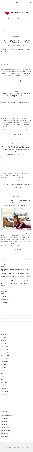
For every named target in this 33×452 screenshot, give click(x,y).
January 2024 (4, 320)
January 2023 (4, 349)
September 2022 (5, 361)
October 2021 (4, 394)
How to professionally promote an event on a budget (14, 273)
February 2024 (5, 317)
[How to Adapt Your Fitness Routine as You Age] (16, 219)
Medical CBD (4, 436)
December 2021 (5, 388)
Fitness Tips (16, 36)
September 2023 (5, 332)
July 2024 (3, 305)
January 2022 (4, 385)
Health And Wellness (6, 406)
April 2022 (3, 376)
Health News (16, 143)
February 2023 (4, 346)
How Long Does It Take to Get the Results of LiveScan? (15, 281)
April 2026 (3, 296)
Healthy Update (16, 90)
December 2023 (5, 323)
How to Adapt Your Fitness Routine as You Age (16, 201)
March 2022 (4, 379)
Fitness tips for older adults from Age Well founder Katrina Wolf (16, 41)
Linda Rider (23, 45)
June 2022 (3, 370)
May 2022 (3, 373)
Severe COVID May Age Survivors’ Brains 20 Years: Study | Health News (16, 149)
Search (28, 259)
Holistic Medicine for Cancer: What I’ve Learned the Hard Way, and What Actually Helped (16, 277)
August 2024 (4, 302)
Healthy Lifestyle (5, 427)
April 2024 (3, 314)
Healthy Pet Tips (5, 430)
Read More (16, 81)
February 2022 (4, 382)
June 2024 (3, 308)
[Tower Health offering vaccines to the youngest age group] (16, 109)
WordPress (25, 447)
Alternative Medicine (6, 415)
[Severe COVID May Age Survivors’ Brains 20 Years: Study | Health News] (16, 164)
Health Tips (4, 424)
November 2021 (5, 391)
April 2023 (3, 340)
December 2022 (5, 352)
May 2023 (3, 338)
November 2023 (5, 326)
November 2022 (5, 355)
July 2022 (3, 367)
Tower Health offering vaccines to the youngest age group (16, 94)
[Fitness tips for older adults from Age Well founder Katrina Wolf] (16, 55)
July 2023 (3, 335)
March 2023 (4, 343)
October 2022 (4, 358)
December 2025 (5, 299)
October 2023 (4, 329)
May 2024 (3, 311)
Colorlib (15, 447)
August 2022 (4, 364)
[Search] (31, 2)
